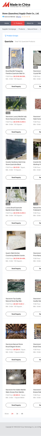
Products (19, 23)
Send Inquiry (16, 86)
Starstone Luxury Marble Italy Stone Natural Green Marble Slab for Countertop (16, 118)
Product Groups (12, 36)
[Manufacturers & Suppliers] (16, 4)
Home (7, 23)
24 (12, 414)
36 (17, 414)
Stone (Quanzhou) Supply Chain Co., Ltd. (20, 13)
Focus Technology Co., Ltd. (28, 427)
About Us (30, 23)
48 (22, 414)
